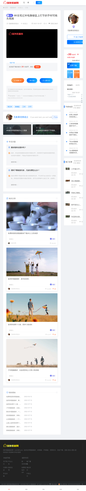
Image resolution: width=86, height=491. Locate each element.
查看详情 (13, 162)
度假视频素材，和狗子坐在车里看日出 (14, 415)
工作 (24, 106)
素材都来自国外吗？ (18, 147)
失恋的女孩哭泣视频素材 (76, 217)
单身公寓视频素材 (76, 193)
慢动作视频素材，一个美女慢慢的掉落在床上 (14, 411)
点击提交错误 (72, 96)
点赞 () (47, 80)
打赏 (33, 80)
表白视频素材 (76, 181)
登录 (38, 2)
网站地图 (54, 484)
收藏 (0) (19, 80)
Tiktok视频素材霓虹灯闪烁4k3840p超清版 (73, 143)
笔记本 (10, 106)
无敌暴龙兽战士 (13, 23)
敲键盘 (17, 106)
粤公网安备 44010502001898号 (70, 484)
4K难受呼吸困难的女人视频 (16, 130)
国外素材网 (12, 95)
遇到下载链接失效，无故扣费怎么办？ (25, 170)
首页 (6, 7)
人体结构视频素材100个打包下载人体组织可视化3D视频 (73, 125)
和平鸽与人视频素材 (76, 205)
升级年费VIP (76, 60)
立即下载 (73, 65)
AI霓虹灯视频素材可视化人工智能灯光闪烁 (73, 134)
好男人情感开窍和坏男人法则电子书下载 (73, 116)
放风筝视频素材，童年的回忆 (18, 279)
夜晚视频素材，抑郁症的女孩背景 (14, 430)
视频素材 (13, 7)
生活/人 (20, 7)
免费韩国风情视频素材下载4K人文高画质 (23, 233)
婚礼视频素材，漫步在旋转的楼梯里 (14, 426)
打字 (30, 106)
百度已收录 (54, 23)
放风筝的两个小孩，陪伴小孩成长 (20, 324)
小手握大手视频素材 (76, 169)
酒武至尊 (13, 243)
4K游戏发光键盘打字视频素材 (47, 130)
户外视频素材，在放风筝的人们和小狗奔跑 (23, 370)
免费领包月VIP (24, 470)
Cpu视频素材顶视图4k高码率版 (73, 152)
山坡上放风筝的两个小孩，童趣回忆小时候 (14, 423)
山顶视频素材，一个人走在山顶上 (14, 419)
